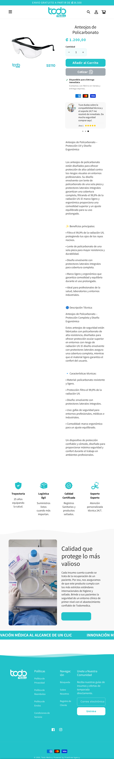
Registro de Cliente (65, 703)
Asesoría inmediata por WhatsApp (6, 752)
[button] (89, 12)
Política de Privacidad (39, 680)
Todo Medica (47, 757)
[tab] (82, 131)
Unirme (91, 711)
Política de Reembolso (40, 692)
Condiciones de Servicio (42, 715)
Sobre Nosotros (64, 691)
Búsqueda (65, 682)
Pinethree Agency (72, 757)
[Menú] (10, 12)
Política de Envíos (39, 703)
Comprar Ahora (76, 616)
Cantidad (70, 46)
